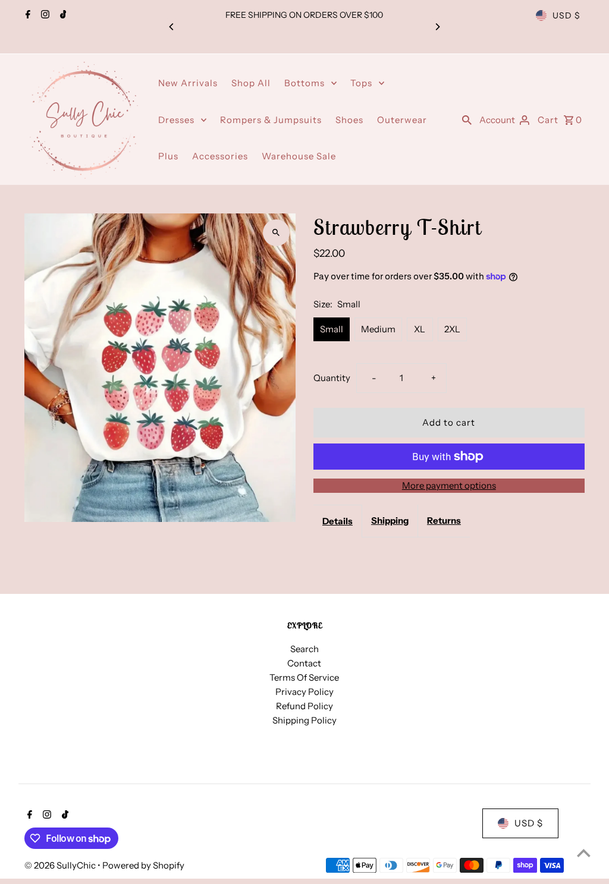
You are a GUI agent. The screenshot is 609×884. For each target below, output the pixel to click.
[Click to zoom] (276, 232)
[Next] (437, 27)
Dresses (176, 119)
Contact (304, 663)
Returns (444, 520)
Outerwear (402, 119)
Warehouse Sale (299, 156)
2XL (452, 329)
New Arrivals (188, 83)
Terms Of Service (304, 677)
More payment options (449, 485)
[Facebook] (26, 15)
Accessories (220, 156)
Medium (378, 329)
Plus (168, 156)
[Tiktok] (62, 15)
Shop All (251, 83)
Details (337, 521)
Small (331, 329)
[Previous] (172, 27)
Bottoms (304, 83)
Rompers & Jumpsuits (271, 119)
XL (419, 329)
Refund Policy (304, 706)
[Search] (467, 119)
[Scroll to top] (583, 852)
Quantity (331, 377)
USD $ (566, 15)
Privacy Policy (304, 691)
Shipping (390, 520)
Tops (361, 83)
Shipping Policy (304, 720)
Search (304, 649)
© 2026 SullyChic (61, 865)
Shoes (349, 119)
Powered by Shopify (143, 865)
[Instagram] (43, 15)
